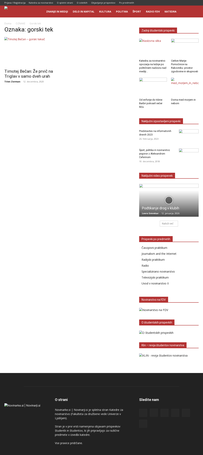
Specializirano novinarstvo (158, 271)
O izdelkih (82, 2)
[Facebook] (163, 3)
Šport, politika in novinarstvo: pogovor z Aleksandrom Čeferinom (154, 154)
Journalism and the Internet (159, 254)
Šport (137, 11)
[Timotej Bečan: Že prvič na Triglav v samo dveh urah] (34, 51)
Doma (7, 23)
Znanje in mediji (57, 11)
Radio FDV (153, 11)
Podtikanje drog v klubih (160, 208)
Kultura (105, 11)
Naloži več (167, 223)
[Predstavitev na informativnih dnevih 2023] (189, 136)
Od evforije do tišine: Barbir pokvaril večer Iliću (151, 103)
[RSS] (176, 3)
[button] (194, 12)
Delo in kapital (83, 11)
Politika (122, 11)
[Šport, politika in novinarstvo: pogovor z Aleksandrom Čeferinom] (189, 155)
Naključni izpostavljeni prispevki (161, 121)
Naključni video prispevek (157, 175)
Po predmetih (126, 2)
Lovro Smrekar (150, 213)
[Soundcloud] (183, 3)
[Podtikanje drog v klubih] (169, 200)
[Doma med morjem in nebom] (185, 87)
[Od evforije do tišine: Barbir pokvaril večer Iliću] (153, 87)
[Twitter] (189, 3)
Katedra (170, 11)
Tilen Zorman (12, 81)
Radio (145, 265)
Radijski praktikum (153, 259)
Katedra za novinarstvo (41, 2)
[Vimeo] (196, 3)
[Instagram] (169, 3)
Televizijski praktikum (155, 277)
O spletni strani (65, 2)
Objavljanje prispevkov (103, 2)
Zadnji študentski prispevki (158, 30)
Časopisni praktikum (154, 248)
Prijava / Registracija (15, 2)
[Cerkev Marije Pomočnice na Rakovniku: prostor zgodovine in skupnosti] (185, 48)
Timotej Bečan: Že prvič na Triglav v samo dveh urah (28, 74)
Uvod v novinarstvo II (155, 283)
